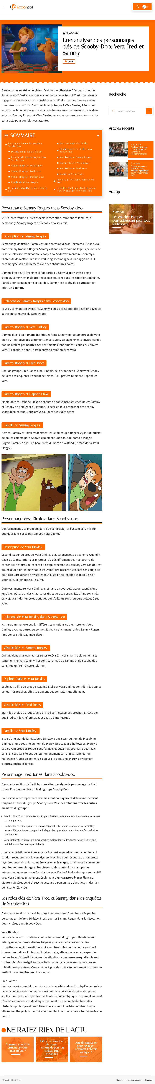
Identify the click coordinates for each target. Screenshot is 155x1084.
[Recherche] (138, 7)
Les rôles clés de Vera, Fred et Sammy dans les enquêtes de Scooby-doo (76, 189)
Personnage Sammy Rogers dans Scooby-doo (25, 145)
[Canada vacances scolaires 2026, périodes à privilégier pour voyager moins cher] (118, 169)
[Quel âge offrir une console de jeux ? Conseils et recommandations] (118, 149)
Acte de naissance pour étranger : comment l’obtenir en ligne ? (86, 1047)
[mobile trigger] (5, 7)
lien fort (18, 287)
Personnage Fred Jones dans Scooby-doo (76, 181)
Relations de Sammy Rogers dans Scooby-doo (28, 158)
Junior (136, 164)
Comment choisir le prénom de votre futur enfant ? (17, 1047)
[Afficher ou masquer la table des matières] (67, 136)
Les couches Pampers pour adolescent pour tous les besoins (131, 220)
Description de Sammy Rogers (27, 151)
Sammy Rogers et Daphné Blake (27, 176)
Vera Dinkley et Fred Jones (73, 168)
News (70, 62)
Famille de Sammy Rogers (25, 182)
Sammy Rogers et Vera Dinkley (27, 165)
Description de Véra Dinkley (74, 143)
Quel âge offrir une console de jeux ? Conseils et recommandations (139, 150)
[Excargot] (21, 7)
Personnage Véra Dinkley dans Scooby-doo (28, 189)
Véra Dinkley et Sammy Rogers (76, 157)
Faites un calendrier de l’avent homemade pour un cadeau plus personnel (52, 1047)
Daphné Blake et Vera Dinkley (75, 162)
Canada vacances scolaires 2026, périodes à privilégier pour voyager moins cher (140, 170)
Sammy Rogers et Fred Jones (26, 171)
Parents (137, 145)
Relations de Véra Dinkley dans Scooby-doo (76, 150)
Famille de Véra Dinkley (72, 174)
